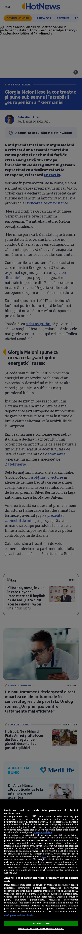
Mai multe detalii (42, 832)
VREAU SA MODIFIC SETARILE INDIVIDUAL (41, 928)
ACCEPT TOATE (41, 923)
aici (44, 856)
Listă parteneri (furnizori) (18, 915)
